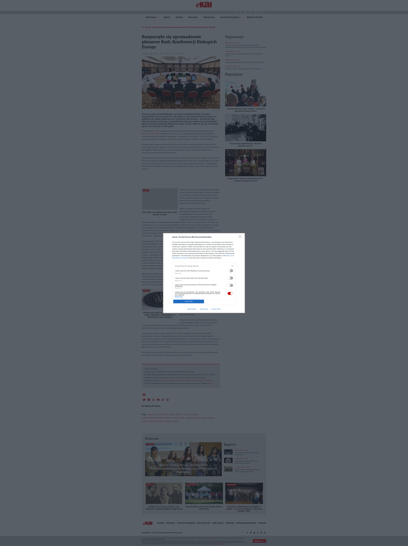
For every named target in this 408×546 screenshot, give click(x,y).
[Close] (241, 237)
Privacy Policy (216, 309)
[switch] (230, 270)
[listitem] (204, 266)
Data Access (204, 309)
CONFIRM (189, 301)
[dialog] (204, 273)
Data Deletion (192, 309)
